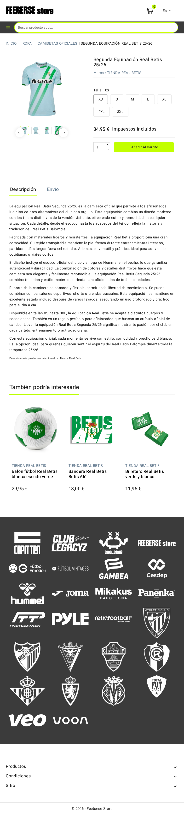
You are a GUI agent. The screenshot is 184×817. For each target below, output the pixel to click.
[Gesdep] (157, 568)
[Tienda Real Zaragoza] (70, 690)
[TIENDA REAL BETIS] (27, 690)
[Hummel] (27, 593)
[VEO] (27, 720)
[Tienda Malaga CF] (27, 656)
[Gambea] (113, 568)
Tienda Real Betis (71, 358)
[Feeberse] (157, 542)
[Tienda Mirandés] (70, 656)
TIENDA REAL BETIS (124, 72)
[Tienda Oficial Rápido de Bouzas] (157, 656)
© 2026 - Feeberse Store (92, 808)
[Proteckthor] (27, 618)
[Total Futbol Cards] (157, 686)
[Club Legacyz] (70, 542)
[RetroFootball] (113, 618)
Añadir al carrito (144, 147)
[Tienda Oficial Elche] (113, 656)
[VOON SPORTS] (70, 720)
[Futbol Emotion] (27, 568)
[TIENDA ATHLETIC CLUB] (157, 622)
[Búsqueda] (171, 27)
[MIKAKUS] (113, 593)
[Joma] (70, 593)
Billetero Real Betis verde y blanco (144, 474)
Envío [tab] (53, 189)
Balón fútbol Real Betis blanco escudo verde (35, 474)
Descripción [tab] (23, 189)
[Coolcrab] (113, 542)
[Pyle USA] (70, 618)
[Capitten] (27, 542)
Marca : (99, 72)
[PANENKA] (157, 593)
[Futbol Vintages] (70, 567)
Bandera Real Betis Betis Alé (88, 474)
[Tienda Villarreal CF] (113, 690)
